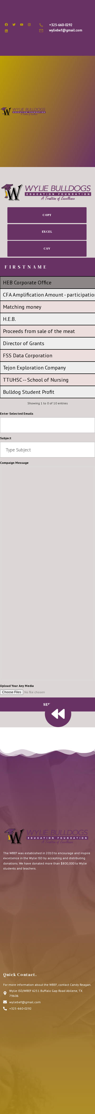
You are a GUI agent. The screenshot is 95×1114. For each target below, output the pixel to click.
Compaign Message (14, 463)
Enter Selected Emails (16, 413)
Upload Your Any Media (17, 686)
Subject (5, 438)
